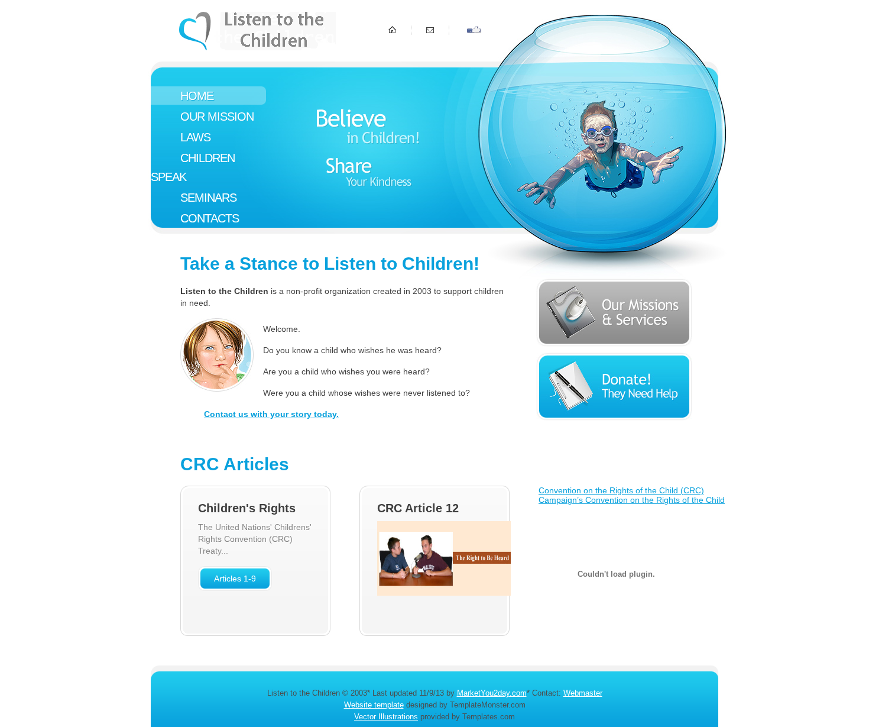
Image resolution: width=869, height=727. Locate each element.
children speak (193, 167)
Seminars (208, 197)
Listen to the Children (257, 31)
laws (195, 137)
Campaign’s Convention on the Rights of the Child (632, 500)
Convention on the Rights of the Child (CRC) (621, 490)
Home (196, 95)
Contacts (209, 218)
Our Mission (217, 116)
